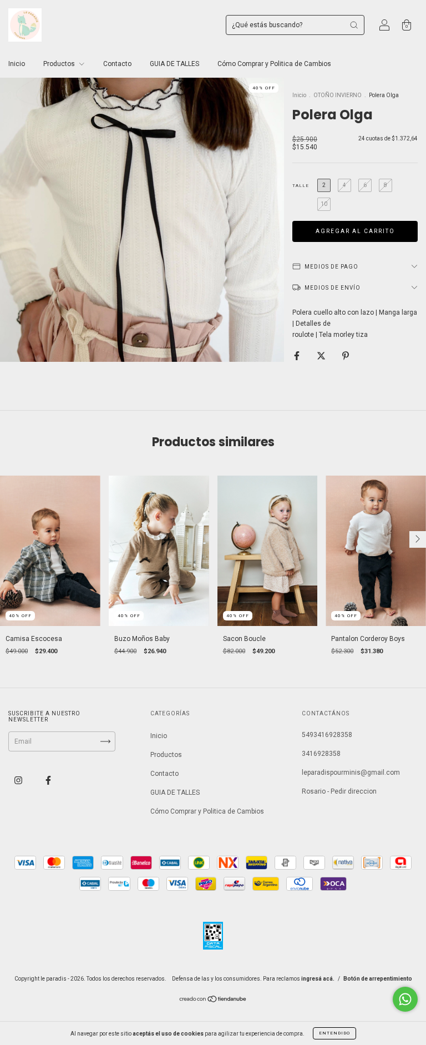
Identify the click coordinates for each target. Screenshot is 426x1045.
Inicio (16, 64)
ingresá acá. (317, 979)
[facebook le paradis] (48, 781)
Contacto (117, 64)
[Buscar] (353, 25)
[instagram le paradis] (19, 781)
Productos (60, 64)
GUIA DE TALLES (174, 64)
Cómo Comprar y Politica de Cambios (274, 64)
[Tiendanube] (213, 1000)
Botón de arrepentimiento (377, 979)
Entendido (334, 1033)
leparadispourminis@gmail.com (351, 772)
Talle (300, 185)
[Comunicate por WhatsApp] (405, 999)
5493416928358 (327, 735)
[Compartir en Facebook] (297, 356)
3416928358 (321, 754)
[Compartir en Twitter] (322, 356)
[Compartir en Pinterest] (345, 356)
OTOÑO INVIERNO (337, 95)
